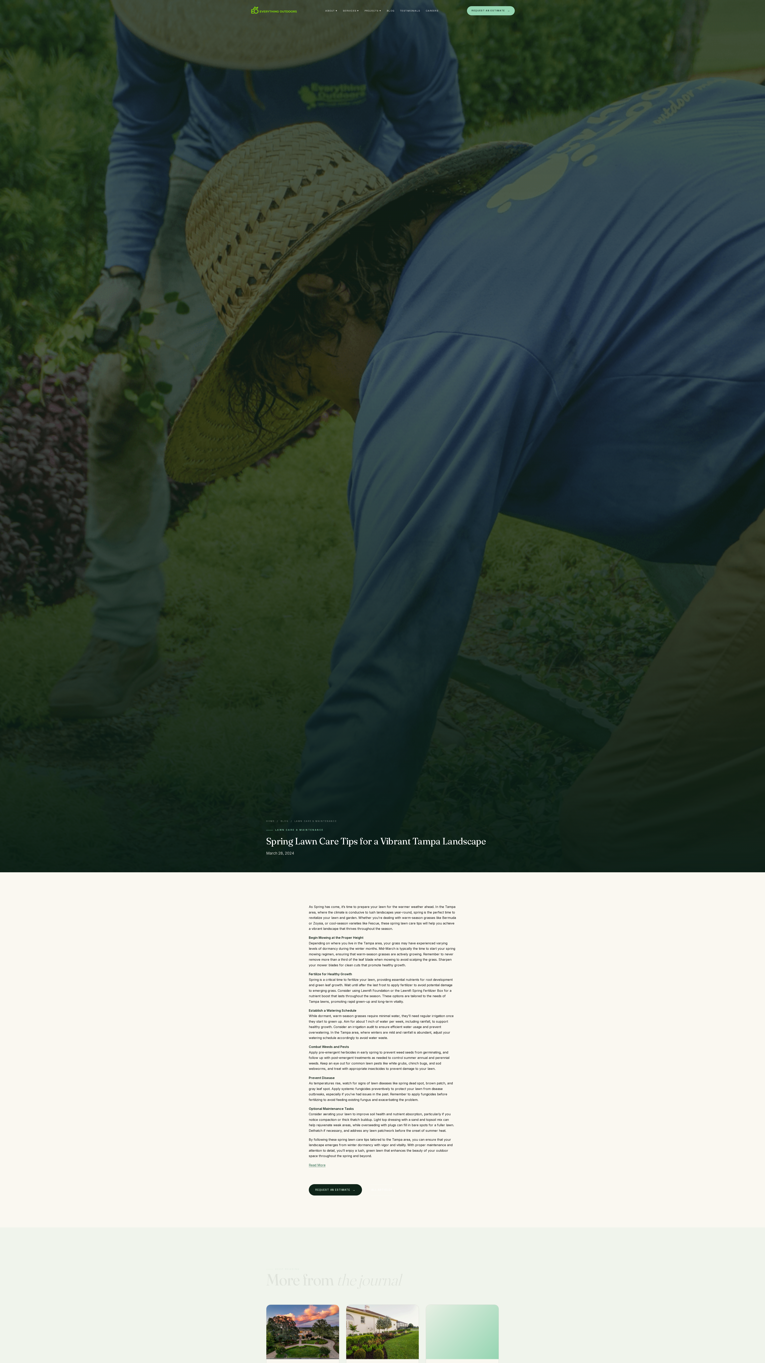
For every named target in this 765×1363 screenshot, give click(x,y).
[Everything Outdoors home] (273, 10)
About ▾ (331, 10)
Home (270, 821)
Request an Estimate (491, 10)
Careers (432, 10)
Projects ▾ (373, 10)
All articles (381, 1190)
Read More (317, 1165)
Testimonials (410, 10)
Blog (390, 10)
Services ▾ (351, 10)
